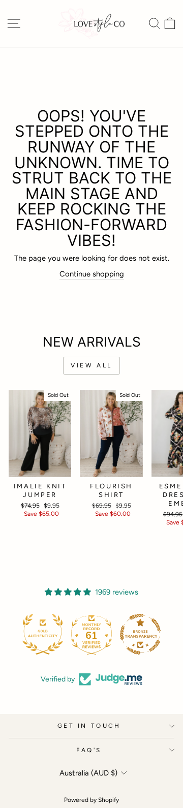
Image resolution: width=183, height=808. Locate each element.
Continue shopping (91, 273)
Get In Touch (88, 725)
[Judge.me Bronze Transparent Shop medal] (140, 634)
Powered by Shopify (91, 799)
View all (91, 365)
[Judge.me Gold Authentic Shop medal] (42, 634)
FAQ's (89, 750)
